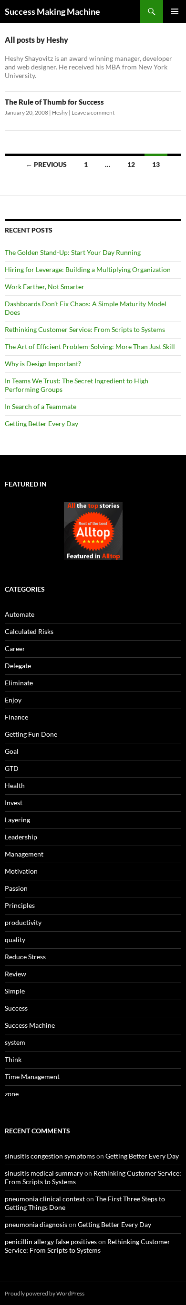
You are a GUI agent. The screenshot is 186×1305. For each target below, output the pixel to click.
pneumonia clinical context (45, 1199)
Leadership (21, 837)
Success (16, 1008)
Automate (19, 614)
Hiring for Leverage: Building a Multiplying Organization (88, 269)
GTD (12, 768)
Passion (16, 888)
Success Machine (30, 1025)
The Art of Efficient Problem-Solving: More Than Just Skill (90, 346)
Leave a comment (93, 112)
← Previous (46, 164)
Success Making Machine (52, 11)
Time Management (32, 1076)
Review (15, 974)
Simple (15, 991)
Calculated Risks (29, 631)
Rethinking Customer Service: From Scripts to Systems (85, 329)
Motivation (21, 871)
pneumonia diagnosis (36, 1224)
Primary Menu (174, 11)
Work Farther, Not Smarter (44, 286)
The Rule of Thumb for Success (54, 101)
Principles (20, 905)
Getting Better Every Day (41, 423)
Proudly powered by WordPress (44, 1293)
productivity (23, 922)
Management (24, 854)
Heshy (60, 112)
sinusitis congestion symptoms (50, 1156)
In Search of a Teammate (40, 406)
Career (15, 648)
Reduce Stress (25, 957)
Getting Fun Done (31, 734)
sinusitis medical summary (44, 1173)
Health (15, 785)
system (15, 1042)
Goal (12, 751)
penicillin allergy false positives (51, 1241)
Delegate (18, 666)
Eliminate (19, 683)
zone (12, 1094)
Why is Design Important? (43, 364)
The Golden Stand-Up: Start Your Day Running (73, 252)
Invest (13, 803)
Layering (17, 820)
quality (15, 939)
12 (131, 164)
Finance (16, 717)
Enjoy (13, 700)
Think (13, 1059)
